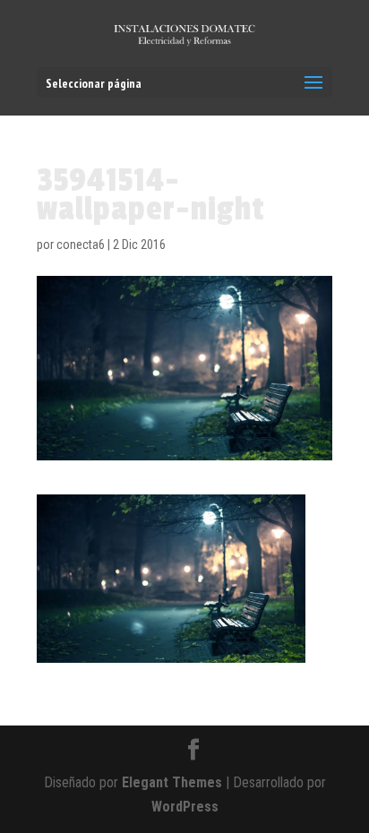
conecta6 (80, 244)
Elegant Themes (172, 782)
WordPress (185, 806)
